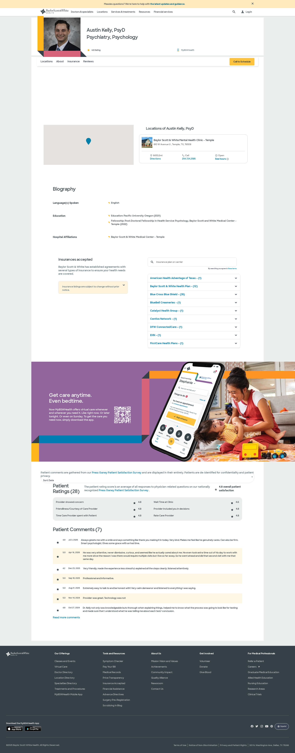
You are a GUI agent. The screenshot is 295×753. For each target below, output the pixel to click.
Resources (144, 11)
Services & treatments (123, 11)
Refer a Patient (256, 661)
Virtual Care (61, 666)
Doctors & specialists (82, 11)
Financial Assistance (113, 688)
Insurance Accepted (114, 683)
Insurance (73, 61)
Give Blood (205, 672)
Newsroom (157, 683)
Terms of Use (180, 745)
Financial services (163, 11)
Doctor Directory (64, 672)
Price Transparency (113, 677)
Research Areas (256, 688)
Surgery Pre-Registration (116, 700)
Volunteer (205, 661)
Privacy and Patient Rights (233, 745)
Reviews (88, 61)
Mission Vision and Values (164, 661)
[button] (88, 141)
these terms (232, 269)
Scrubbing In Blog (112, 705)
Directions (155, 158)
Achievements (159, 666)
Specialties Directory (66, 683)
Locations (102, 11)
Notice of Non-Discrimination (203, 745)
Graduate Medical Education (263, 672)
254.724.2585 (189, 158)
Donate (204, 666)
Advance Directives (113, 694)
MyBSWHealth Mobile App (69, 694)
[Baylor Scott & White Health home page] (55, 12)
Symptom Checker (113, 661)
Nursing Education (258, 683)
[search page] (234, 12)
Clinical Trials (255, 694)
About (60, 61)
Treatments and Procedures (70, 688)
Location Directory (65, 677)
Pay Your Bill (109, 666)
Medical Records (112, 672)
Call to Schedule (242, 61)
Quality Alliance (159, 677)
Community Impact (161, 672)
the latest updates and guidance (167, 4)
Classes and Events (65, 661)
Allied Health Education (260, 677)
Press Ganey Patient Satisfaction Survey (124, 490)
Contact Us (157, 688)
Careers (252, 666)
